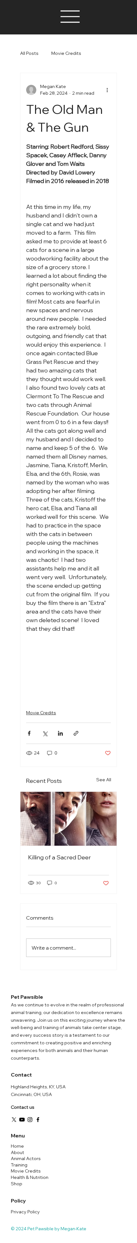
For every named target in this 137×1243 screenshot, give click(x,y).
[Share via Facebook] (29, 733)
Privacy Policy (25, 1212)
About (17, 1152)
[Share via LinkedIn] (60, 733)
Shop (16, 1184)
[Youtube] (22, 1119)
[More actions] (107, 90)
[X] (14, 1119)
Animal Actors (26, 1158)
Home (17, 1146)
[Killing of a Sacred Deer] (68, 819)
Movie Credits (66, 53)
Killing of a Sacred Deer (59, 857)
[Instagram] (30, 1119)
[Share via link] (76, 733)
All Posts (29, 53)
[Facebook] (38, 1119)
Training (19, 1165)
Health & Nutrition (29, 1177)
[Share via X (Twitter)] (45, 733)
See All (103, 780)
